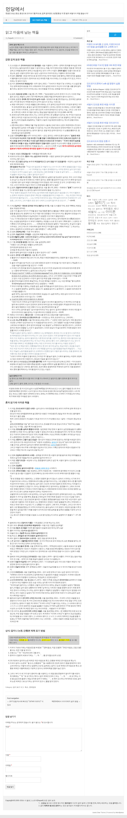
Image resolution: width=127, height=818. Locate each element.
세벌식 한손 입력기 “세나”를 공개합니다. (101, 164)
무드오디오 (112, 206)
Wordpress (120, 812)
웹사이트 (8, 776)
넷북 (115, 200)
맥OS (104, 205)
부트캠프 (108, 208)
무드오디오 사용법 (60, 20)
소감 (99, 212)
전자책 (100, 221)
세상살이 (90, 244)
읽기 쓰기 (16, 687)
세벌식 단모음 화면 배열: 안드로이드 (103, 123)
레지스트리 (91, 206)
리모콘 (98, 206)
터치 (111, 221)
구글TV (94, 200)
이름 (7, 755)
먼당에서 (15, 8)
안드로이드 (92, 215)
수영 (103, 212)
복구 (93, 209)
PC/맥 (89, 236)
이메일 (8, 765)
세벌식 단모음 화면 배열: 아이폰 (101, 104)
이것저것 (90, 248)
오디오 (91, 217)
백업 (89, 209)
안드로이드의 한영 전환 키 (98, 141)
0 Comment (78, 38)
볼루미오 (99, 209)
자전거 (115, 217)
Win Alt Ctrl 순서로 (79, 20)
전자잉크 (32, 687)
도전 (108, 203)
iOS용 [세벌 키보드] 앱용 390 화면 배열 (104, 65)
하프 (98, 223)
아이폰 (111, 211)
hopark (11, 38)
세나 (116, 208)
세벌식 (92, 211)
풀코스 (117, 221)
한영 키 (115, 223)
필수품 (92, 223)
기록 (99, 200)
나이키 (104, 200)
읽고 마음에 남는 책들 (39, 20)
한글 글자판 (91, 255)
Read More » (103, 60)
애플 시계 (112, 215)
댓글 (7, 727)
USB (89, 200)
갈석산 (54, 442)
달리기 (100, 202)
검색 (88, 31)
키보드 (106, 221)
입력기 (110, 217)
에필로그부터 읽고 (42, 468)
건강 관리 (90, 240)
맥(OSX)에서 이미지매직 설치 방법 (66, 701)
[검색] (115, 34)
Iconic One (96, 812)
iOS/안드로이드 (92, 233)
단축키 (91, 203)
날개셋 (110, 200)
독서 (26, 687)
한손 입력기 (106, 223)
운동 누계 (98, 218)
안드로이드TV (102, 215)
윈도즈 (105, 217)
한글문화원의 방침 (20, 20)
